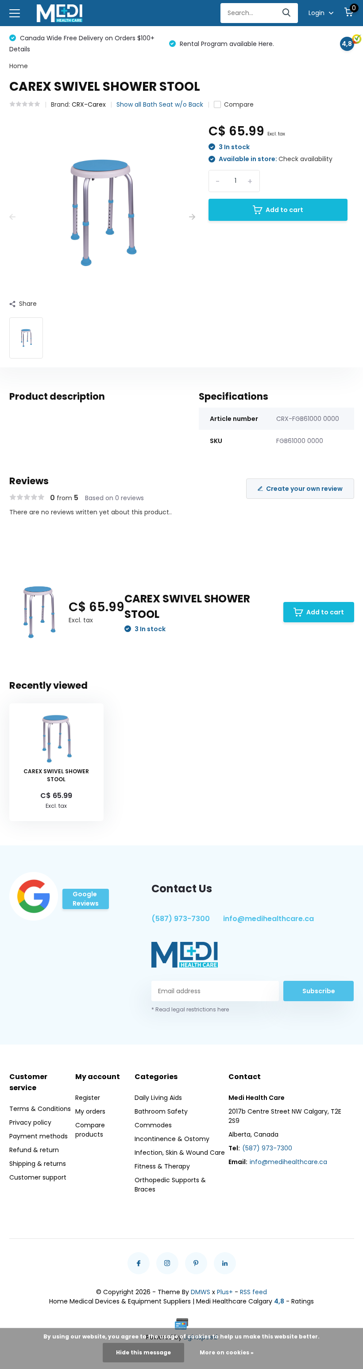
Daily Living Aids (158, 1097)
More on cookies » (227, 1352)
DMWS (200, 1292)
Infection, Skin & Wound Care (180, 1152)
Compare (239, 104)
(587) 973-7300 (180, 919)
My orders (90, 1111)
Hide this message (143, 1352)
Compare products (90, 1130)
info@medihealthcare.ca (268, 919)
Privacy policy (30, 1122)
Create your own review (304, 488)
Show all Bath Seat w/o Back (159, 104)
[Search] (287, 13)
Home (18, 66)
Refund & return (34, 1149)
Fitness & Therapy (162, 1166)
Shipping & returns (37, 1163)
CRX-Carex (89, 104)
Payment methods (38, 1136)
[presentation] (12, 217)
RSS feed (253, 1292)
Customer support (37, 1177)
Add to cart (284, 209)
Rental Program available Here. (226, 43)
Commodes (153, 1125)
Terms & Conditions (40, 1108)
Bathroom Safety (161, 1111)
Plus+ (225, 1292)
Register (87, 1097)
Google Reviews (86, 899)
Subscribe (318, 991)
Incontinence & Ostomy (172, 1138)
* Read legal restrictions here (190, 1009)
